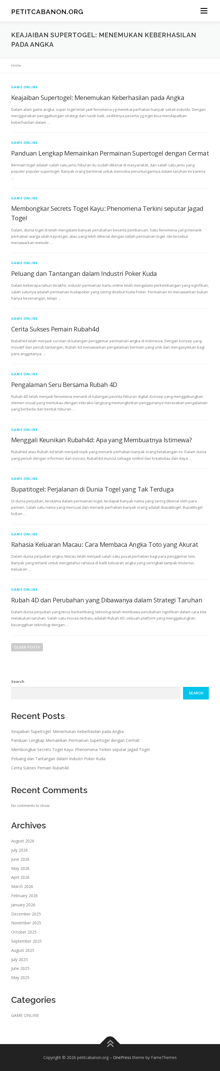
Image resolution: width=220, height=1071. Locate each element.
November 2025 (26, 922)
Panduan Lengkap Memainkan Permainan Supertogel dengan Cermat (110, 153)
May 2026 (20, 868)
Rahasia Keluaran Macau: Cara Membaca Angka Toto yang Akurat (104, 544)
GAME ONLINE (24, 87)
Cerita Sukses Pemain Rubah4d (55, 329)
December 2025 (26, 914)
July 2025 (19, 959)
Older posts (27, 647)
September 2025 (26, 941)
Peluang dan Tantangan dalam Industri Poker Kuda (84, 273)
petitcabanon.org (47, 11)
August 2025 (22, 950)
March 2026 (22, 886)
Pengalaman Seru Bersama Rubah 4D (64, 384)
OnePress (122, 1057)
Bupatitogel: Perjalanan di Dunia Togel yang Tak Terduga (92, 489)
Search (17, 681)
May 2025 (20, 977)
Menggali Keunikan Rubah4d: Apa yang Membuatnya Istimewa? (101, 439)
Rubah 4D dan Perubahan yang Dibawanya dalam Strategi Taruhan (106, 600)
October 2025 (24, 932)
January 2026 (23, 904)
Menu (204, 10)
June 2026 (20, 859)
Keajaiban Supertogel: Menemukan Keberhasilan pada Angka (97, 97)
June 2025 (20, 968)
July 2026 (19, 850)
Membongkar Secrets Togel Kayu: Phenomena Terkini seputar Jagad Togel (80, 749)
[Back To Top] (110, 1044)
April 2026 (20, 877)
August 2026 (22, 841)
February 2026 (24, 895)
